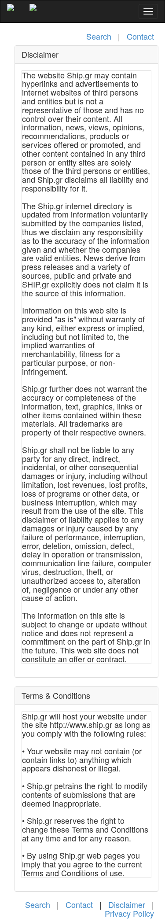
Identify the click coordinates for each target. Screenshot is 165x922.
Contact (140, 36)
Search (98, 36)
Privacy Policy (129, 913)
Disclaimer (126, 904)
